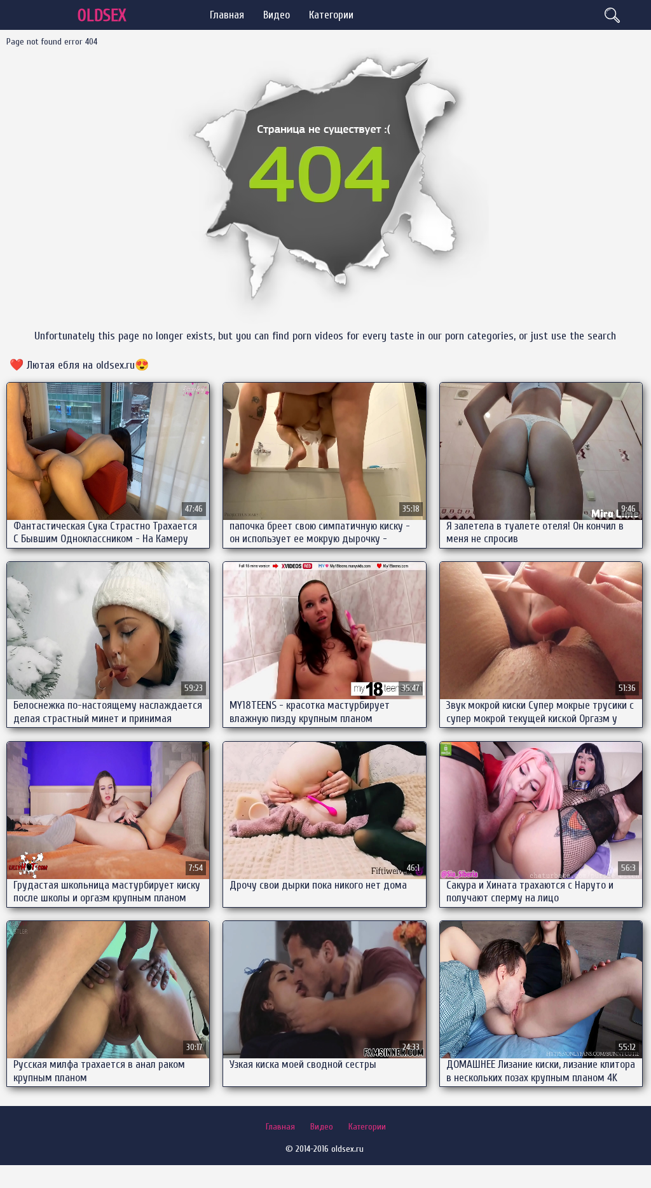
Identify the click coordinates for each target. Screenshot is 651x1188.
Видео (276, 15)
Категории (331, 15)
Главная (227, 15)
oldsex (102, 15)
